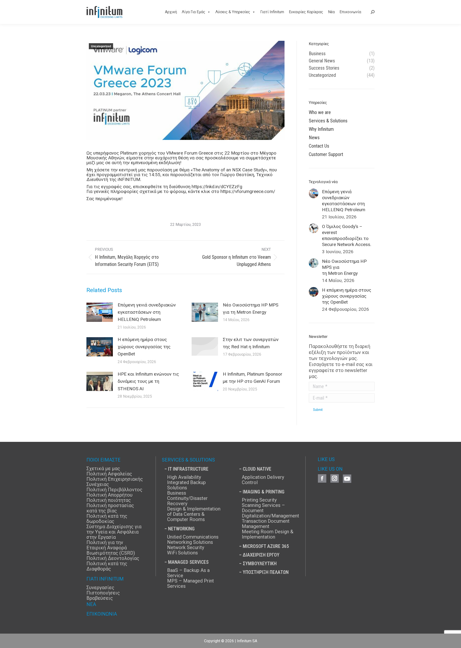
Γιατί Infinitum (272, 12)
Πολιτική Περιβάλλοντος (114, 489)
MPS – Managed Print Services (190, 583)
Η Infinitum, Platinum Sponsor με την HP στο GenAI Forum (252, 377)
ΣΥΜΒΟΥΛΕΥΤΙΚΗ (260, 563)
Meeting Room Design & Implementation (267, 534)
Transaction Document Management (266, 523)
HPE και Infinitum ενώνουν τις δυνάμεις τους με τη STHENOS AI (148, 381)
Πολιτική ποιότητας (108, 500)
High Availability (184, 477)
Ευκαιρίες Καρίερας (306, 12)
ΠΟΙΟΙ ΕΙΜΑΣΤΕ (103, 460)
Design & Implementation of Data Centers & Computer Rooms (193, 514)
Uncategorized (101, 46)
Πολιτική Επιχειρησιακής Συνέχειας (114, 481)
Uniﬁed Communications (192, 537)
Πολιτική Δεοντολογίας (112, 558)
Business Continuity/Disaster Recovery (187, 498)
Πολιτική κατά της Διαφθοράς (106, 566)
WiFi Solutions (182, 553)
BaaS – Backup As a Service (188, 572)
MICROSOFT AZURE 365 (266, 546)
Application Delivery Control (263, 479)
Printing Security (259, 500)
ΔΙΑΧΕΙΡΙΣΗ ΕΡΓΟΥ (261, 555)
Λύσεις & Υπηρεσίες (232, 12)
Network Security (185, 547)
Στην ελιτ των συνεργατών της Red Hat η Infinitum (251, 343)
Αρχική (171, 12)
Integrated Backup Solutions (186, 485)
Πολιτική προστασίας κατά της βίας (110, 508)
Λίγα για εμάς (193, 12)
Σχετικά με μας (103, 468)
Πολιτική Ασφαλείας (109, 474)
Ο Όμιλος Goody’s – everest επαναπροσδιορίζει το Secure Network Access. (346, 235)
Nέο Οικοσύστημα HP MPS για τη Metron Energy (250, 308)
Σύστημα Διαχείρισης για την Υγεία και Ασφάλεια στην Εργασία (113, 532)
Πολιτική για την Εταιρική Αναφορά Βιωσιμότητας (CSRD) (110, 548)
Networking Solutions (190, 542)
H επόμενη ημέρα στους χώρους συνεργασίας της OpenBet (144, 347)
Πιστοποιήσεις (103, 593)
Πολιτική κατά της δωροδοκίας (106, 518)
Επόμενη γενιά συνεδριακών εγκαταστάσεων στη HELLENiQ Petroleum (147, 312)
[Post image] (99, 312)
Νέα (331, 12)
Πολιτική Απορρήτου (109, 495)
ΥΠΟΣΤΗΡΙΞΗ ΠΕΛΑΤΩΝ (266, 572)
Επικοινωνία (350, 12)
